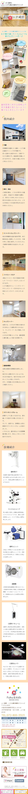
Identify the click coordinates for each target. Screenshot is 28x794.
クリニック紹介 (22, 786)
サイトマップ (23, 787)
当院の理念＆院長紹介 (9, 787)
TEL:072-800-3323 (13, 715)
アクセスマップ (17, 787)
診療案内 (16, 786)
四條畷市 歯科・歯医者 (9, 786)
